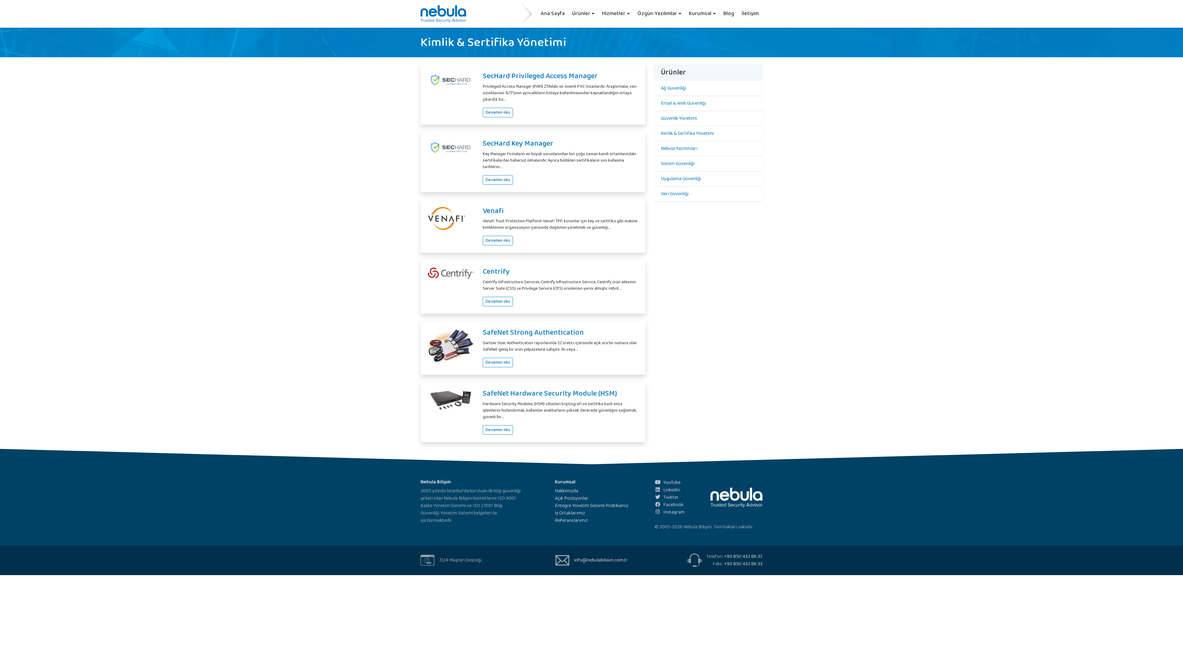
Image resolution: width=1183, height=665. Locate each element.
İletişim (750, 13)
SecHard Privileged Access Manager (540, 76)
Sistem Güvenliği (677, 163)
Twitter (671, 497)
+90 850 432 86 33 (743, 564)
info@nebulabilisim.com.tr (601, 560)
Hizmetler (613, 13)
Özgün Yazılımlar (657, 13)
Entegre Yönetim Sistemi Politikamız (591, 506)
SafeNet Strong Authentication (533, 333)
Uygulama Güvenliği (681, 179)
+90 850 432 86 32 (743, 556)
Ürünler (581, 13)
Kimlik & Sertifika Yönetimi (687, 133)
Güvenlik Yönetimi (679, 118)
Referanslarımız (571, 520)
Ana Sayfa (553, 13)
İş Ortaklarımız (570, 513)
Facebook (673, 505)
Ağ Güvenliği (673, 88)
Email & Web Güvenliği (683, 103)
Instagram (674, 512)
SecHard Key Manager (518, 144)
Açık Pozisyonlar (571, 498)
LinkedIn (671, 490)
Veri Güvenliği (675, 194)
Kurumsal (700, 13)
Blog (728, 13)
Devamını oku (498, 112)
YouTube (672, 482)
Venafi (493, 211)
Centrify (496, 272)
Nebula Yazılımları (679, 148)
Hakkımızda (566, 491)
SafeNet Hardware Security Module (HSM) (550, 394)
